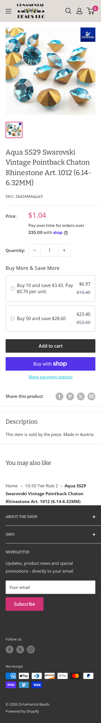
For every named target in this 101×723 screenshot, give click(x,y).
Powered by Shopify (22, 711)
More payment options (51, 377)
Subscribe (24, 604)
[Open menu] (8, 11)
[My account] (79, 11)
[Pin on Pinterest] (70, 396)
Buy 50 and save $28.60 (41, 318)
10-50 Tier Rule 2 (41, 485)
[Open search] (68, 11)
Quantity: (15, 250)
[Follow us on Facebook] (9, 649)
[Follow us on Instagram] (31, 649)
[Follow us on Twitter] (20, 649)
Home (11, 485)
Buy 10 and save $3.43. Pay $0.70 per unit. (45, 288)
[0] (90, 11)
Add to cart (51, 346)
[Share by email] (91, 396)
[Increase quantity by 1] (64, 250)
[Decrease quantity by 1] (34, 250)
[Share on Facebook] (59, 396)
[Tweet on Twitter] (81, 396)
